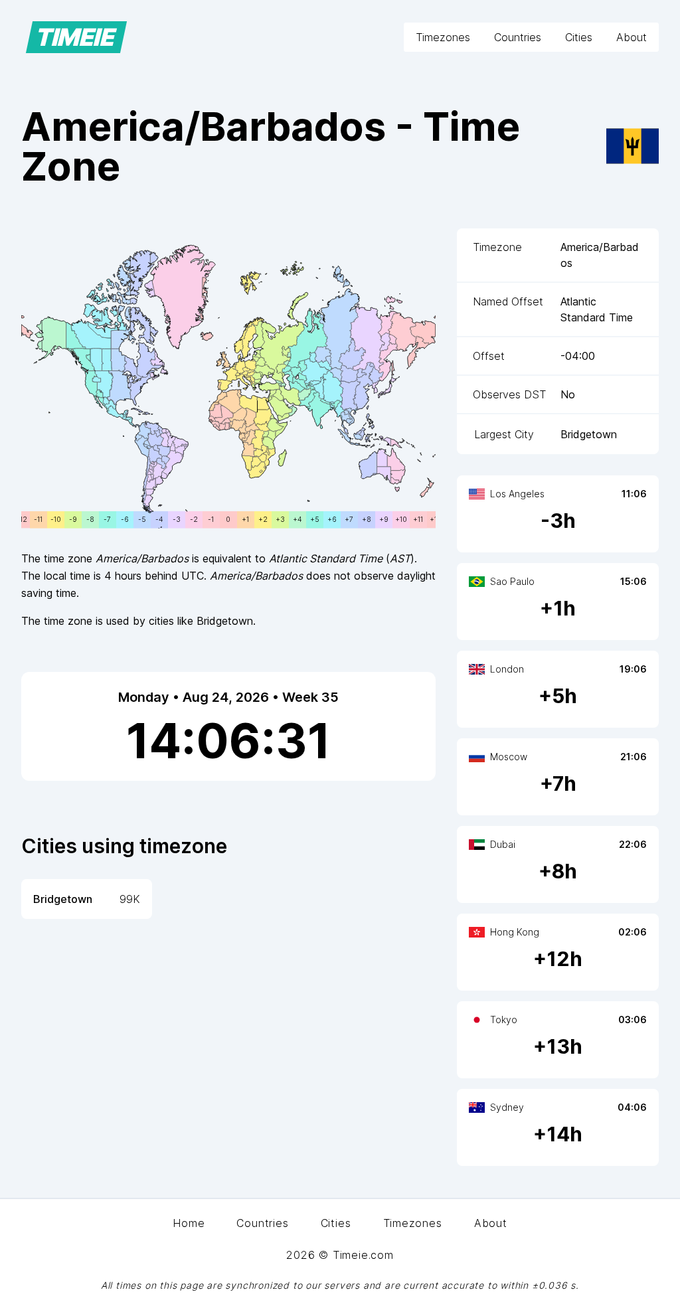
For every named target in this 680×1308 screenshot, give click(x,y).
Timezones (443, 37)
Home (189, 1223)
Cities (578, 37)
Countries (517, 37)
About (631, 37)
